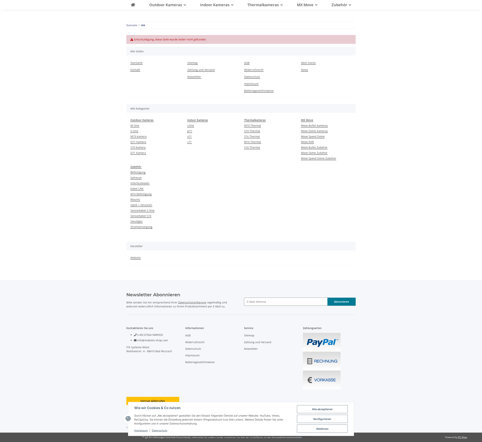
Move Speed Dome (313, 136)
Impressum (141, 430)
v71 (189, 136)
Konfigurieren (322, 419)
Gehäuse (136, 177)
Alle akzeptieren (322, 409)
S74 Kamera (138, 147)
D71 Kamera (138, 153)
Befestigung (138, 172)
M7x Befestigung (141, 194)
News (304, 70)
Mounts (135, 199)
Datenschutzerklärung (192, 302)
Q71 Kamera (138, 142)
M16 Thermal (252, 142)
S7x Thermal (252, 136)
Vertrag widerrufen (152, 401)
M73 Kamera (138, 136)
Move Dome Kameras (314, 131)
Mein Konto (308, 63)
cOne (190, 125)
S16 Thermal (252, 147)
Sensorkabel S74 (140, 216)
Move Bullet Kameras (314, 125)
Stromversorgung (141, 227)
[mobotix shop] (133, 5)
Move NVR (307, 142)
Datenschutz (159, 430)
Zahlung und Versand (201, 70)
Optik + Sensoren (141, 205)
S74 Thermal (252, 131)
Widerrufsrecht (253, 70)
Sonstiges (136, 221)
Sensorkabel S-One (142, 210)
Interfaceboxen (139, 183)
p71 (189, 131)
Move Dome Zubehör (314, 153)
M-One (134, 125)
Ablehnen (322, 428)
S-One (134, 131)
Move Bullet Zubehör (314, 147)
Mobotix (135, 257)
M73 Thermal (252, 125)
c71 (189, 142)
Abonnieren (341, 301)
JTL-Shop (462, 437)
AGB (246, 63)
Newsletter (194, 76)
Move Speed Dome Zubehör (318, 158)
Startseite (136, 63)
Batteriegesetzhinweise (259, 90)
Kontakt (135, 70)
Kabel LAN (136, 188)
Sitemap (192, 63)
